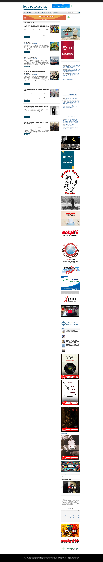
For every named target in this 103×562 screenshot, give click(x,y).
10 (65, 515)
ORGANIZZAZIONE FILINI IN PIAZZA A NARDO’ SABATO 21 (36, 106)
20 (73, 517)
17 (65, 517)
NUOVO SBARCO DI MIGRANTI (30, 57)
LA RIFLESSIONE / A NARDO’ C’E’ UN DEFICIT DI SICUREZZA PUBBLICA (36, 89)
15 (78, 515)
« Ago (62, 522)
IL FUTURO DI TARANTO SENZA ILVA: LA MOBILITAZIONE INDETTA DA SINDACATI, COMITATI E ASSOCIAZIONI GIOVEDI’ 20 (72, 345)
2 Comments (35, 43)
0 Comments (35, 27)
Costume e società (30, 12)
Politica (39, 12)
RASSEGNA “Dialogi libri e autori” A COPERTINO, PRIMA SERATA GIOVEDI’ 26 (36, 123)
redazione (25, 27)
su (65, 62)
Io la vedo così (55, 12)
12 (70, 515)
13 (73, 515)
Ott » (64, 522)
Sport (51, 12)
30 (62, 520)
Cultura (47, 12)
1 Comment (35, 107)
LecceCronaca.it (51, 556)
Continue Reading (27, 51)
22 (78, 517)
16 (62, 517)
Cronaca (35, 12)
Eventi (43, 12)
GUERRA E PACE (27, 42)
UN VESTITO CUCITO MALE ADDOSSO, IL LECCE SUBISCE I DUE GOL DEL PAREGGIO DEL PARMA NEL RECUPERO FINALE (36, 25)
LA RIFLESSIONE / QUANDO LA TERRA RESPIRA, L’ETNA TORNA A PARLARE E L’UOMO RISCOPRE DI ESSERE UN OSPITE (71, 66)
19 (70, 517)
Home (24, 12)
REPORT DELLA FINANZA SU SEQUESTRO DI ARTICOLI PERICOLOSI (35, 72)
